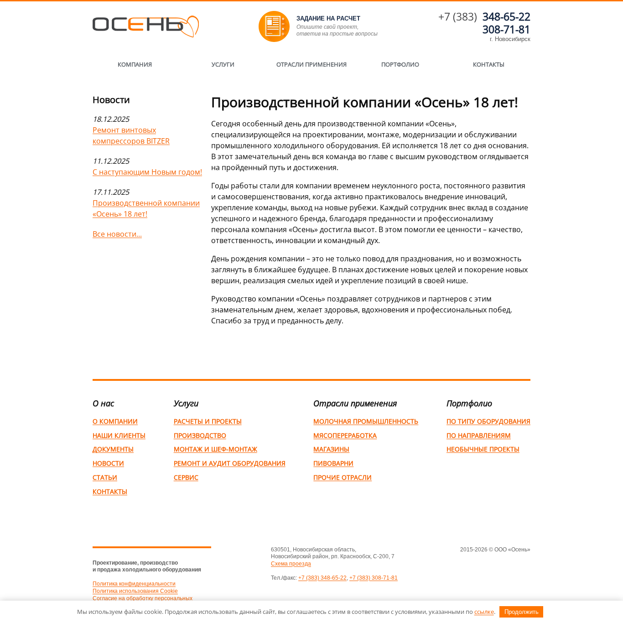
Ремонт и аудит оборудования (230, 463)
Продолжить (521, 611)
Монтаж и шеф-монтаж (215, 449)
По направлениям (478, 435)
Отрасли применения (311, 64)
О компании (115, 421)
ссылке (484, 611)
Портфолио (400, 64)
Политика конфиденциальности (134, 584)
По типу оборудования (488, 421)
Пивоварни (333, 463)
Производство (200, 435)
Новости (108, 463)
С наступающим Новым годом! (147, 172)
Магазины (331, 449)
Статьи (105, 477)
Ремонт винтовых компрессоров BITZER (131, 135)
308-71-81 (506, 29)
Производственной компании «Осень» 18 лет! (146, 208)
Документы (113, 449)
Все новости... (117, 234)
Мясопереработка (345, 435)
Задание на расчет (328, 18)
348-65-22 (506, 16)
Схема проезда (291, 564)
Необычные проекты (482, 449)
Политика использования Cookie (135, 591)
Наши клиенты (119, 435)
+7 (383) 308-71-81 (373, 578)
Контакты (488, 64)
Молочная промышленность (365, 421)
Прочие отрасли (342, 477)
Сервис (186, 477)
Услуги (223, 64)
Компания (135, 64)
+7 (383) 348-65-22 (322, 578)
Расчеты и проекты (208, 421)
